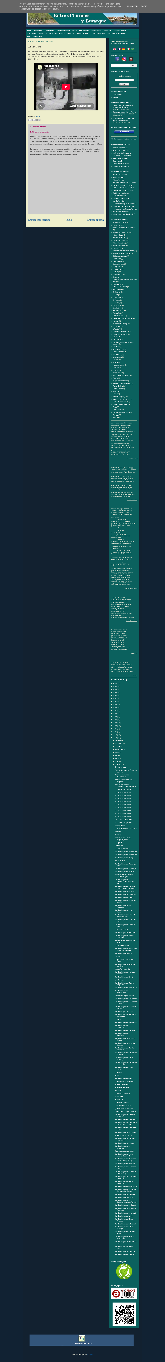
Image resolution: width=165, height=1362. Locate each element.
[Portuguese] (133, 49)
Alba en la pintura (119, 243)
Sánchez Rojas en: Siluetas (124, 897)
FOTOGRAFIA (32, 33)
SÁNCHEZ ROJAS (120, 31)
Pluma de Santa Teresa (121, 375)
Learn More (132, 6)
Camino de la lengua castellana (126, 1111)
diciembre (118, 740)
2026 (115, 683)
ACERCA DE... (38, 31)
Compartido (117, 266)
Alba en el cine (118, 235)
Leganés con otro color (123, 790)
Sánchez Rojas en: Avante (124, 1197)
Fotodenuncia (117, 310)
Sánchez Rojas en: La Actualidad (122, 1147)
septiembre (119, 749)
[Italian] (129, 49)
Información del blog (120, 324)
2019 (115, 704)
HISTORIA (107, 31)
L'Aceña (116, 329)
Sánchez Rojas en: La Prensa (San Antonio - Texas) (125, 1190)
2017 (115, 710)
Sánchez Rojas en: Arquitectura (126, 1186)
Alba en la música (119, 240)
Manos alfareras (118, 349)
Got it (144, 6)
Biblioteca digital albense (121, 253)
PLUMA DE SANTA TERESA (55, 33)
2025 (115, 686)
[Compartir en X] (34, 120)
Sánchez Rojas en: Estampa (125, 1251)
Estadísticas (117, 308)
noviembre (119, 743)
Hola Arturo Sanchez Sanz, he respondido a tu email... (123, 119)
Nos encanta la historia (123, 1106)
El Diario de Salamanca (121, 150)
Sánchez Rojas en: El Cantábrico (122, 1034)
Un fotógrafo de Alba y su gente (124, 206)
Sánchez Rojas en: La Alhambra (126, 1213)
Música (115, 362)
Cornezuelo (117, 269)
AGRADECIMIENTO (63, 31)
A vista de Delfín (118, 177)
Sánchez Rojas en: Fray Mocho (126, 1022)
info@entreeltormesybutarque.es (122, 43)
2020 (115, 701)
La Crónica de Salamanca (122, 153)
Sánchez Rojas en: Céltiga (124, 858)
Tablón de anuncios (119, 402)
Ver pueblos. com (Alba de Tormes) (125, 209)
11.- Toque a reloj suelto (123, 823)
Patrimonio (117, 373)
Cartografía (117, 259)
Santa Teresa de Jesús (121, 399)
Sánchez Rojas (118, 397)
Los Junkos (117, 339)
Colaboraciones (118, 264)
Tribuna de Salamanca (121, 166)
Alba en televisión (119, 245)
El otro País (117, 297)
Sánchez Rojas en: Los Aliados (126, 999)
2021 (115, 698)
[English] (115, 49)
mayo (117, 761)
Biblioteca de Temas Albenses (123, 251)
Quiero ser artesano (122, 1102)
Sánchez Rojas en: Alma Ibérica (126, 988)
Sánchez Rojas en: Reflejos (124, 977)
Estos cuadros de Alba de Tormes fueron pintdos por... (124, 113)
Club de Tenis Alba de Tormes (123, 190)
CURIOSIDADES (82, 33)
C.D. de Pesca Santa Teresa (123, 185)
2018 (115, 707)
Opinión (115, 370)
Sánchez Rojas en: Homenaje (125, 933)
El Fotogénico (119, 980)
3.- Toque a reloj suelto (123, 799)
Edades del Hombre (120, 287)
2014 (115, 719)
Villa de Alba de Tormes (121, 212)
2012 (115, 726)
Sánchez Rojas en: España (124, 1254)
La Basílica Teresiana (122, 1093)
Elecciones (117, 305)
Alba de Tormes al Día (120, 232)
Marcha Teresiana (119, 201)
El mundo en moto (119, 196)
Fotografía (116, 313)
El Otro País (119, 1099)
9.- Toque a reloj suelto (123, 817)
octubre (118, 746)
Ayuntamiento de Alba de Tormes (124, 183)
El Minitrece (119, 1096)
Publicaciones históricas (121, 383)
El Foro (115, 295)
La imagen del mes (119, 332)
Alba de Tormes (118, 180)
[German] (124, 49)
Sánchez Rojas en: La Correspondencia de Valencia (126, 1201)
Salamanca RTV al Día (121, 164)
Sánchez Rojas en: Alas (123, 1078)
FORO (74, 31)
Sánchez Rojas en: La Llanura (125, 1132)
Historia (115, 321)
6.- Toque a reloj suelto (123, 808)
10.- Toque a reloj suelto (123, 820)
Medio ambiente (118, 352)
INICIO (29, 31)
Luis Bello (116, 346)
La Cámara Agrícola (122, 945)
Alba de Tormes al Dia (120, 148)
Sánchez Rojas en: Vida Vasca (125, 894)
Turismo (116, 415)
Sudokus (116, 97)
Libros (115, 337)
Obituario (116, 368)
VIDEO (41, 33)
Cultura (115, 272)
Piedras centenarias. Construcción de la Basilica (125, 785)
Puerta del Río (118, 386)
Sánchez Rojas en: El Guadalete (122, 1026)
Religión (116, 391)
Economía (116, 284)
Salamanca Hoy (118, 161)
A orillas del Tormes (120, 175)
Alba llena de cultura (122, 1087)
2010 (115, 732)
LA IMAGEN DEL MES (98, 33)
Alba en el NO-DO (119, 238)
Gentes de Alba (118, 316)
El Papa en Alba (120, 767)
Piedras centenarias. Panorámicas (122, 776)
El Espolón (116, 292)
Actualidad (116, 225)
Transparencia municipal (121, 412)
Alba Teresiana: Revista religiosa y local (123, 839)
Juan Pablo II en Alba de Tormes (126, 829)
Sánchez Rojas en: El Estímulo (126, 1224)
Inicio (69, 219)
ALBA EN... (71, 33)
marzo (117, 764)
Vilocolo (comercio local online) (124, 214)
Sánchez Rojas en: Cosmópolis (126, 852)
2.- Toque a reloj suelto (123, 796)
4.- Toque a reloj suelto (123, 802)
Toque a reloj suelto (120, 404)
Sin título (118, 835)
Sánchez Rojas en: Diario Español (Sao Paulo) (124, 1155)
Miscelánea (117, 357)
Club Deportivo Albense (121, 193)
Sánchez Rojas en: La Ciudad (125, 1205)
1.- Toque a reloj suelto (123, 793)
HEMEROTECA (97, 31)
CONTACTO (50, 31)
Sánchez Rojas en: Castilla (124, 872)
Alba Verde (116, 248)
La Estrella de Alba (121, 930)
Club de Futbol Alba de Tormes (123, 188)
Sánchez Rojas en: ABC (123, 953)
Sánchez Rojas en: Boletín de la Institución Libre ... (126, 916)
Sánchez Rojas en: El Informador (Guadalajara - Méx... (125, 881)
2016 (115, 713)
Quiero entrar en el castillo (124, 1108)
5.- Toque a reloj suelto (123, 805)
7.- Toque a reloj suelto (123, 811)
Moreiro (115, 360)
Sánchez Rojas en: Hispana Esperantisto (124, 1237)
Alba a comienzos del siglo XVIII (124, 228)
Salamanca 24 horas (120, 158)
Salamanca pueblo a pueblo (124, 1151)
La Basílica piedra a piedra (122, 198)
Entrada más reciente (39, 219)
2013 (115, 722)
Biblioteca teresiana (120, 256)
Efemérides (117, 289)
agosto (117, 752)
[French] (120, 49)
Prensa (115, 378)
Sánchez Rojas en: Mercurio (125, 1164)
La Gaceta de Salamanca (122, 156)
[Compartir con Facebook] (36, 120)
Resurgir (116, 394)
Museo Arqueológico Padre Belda (124, 204)
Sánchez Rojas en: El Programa (126, 1119)
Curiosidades (117, 274)
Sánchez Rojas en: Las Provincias (123, 906)
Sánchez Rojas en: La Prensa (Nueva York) (125, 1172)
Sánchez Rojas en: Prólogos (125, 1143)
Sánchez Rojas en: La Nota (124, 1011)
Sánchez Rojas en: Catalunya (125, 869)
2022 (115, 695)
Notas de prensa (118, 365)
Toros (115, 407)
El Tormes (116, 300)
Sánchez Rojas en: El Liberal (125, 1194)
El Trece (116, 303)
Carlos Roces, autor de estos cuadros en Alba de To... (123, 107)
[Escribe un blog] (32, 120)
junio (117, 758)
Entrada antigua (95, 219)
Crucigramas (117, 95)
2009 (115, 735)
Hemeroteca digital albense (122, 318)
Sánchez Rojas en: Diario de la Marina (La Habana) (126, 949)
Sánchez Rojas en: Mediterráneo (121, 992)
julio (116, 755)
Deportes (116, 277)
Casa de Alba (117, 261)
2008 (115, 738)
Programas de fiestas (120, 381)
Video (38, 116)
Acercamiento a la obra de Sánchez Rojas (124, 876)
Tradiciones (117, 410)
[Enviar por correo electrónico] (29, 120)
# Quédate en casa (119, 223)
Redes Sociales (118, 389)
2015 (115, 717)
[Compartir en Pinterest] (39, 120)
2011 (115, 729)
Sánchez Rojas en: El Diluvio (125, 1030)
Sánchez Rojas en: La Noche (125, 891)
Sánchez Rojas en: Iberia (123, 1216)
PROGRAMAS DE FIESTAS (117, 33)
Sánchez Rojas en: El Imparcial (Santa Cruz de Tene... (126, 1123)
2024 (115, 689)
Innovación (117, 326)
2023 (115, 692)
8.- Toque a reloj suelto (123, 814)
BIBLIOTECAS (84, 31)
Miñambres (117, 354)
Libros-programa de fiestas (124, 1081)
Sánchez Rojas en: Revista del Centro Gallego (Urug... (125, 1160)
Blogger (90, 1355)
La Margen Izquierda (120, 334)
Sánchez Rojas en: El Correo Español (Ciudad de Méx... (125, 887)
